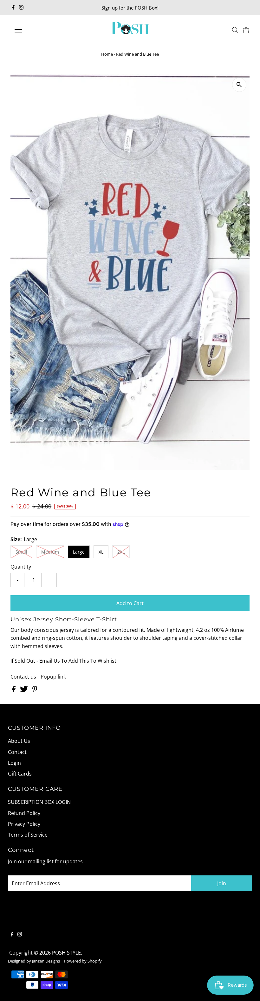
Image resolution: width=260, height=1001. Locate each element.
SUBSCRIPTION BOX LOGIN (39, 801)
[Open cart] (246, 29)
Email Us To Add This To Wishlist (77, 660)
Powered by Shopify (83, 961)
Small (21, 552)
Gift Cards (20, 773)
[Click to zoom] (239, 85)
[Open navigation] (39, 30)
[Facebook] (13, 7)
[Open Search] (235, 29)
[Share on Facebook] (14, 690)
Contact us (23, 676)
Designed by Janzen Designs (34, 961)
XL (101, 552)
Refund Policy (24, 813)
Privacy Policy (24, 823)
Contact (17, 752)
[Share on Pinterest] (34, 690)
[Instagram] (21, 7)
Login (14, 762)
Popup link (53, 676)
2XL (121, 552)
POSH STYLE (66, 952)
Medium (50, 552)
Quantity (20, 566)
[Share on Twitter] (24, 690)
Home (107, 54)
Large (79, 552)
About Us (19, 740)
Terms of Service (28, 834)
